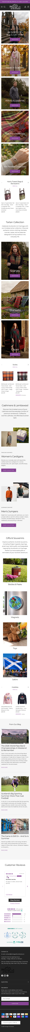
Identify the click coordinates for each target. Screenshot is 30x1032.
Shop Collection (8, 525)
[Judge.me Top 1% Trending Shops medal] (23, 935)
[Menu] (2, 7)
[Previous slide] (2, 886)
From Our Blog (15, 724)
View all (15, 186)
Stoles (15, 365)
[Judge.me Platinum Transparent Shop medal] (15, 935)
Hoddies (15, 687)
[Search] (5, 7)
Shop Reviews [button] (15, 900)
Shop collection (8, 470)
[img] (9, 874)
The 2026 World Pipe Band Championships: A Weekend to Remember (13, 748)
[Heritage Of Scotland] (15, 7)
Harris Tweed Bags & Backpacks (15, 183)
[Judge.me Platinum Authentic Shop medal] (7, 935)
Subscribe (15, 1003)
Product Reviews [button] (15, 903)
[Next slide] (27, 886)
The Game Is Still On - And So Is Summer (15, 837)
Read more (4, 767)
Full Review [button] (9, 894)
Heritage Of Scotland (9, 1026)
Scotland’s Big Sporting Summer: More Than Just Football (12, 795)
